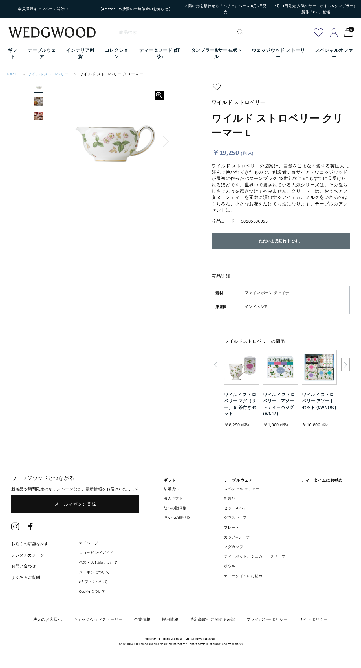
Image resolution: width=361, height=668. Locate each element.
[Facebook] (30, 527)
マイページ (88, 543)
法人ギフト (173, 498)
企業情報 (142, 619)
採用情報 (170, 619)
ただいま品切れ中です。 (280, 240)
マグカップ (233, 546)
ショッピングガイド (96, 552)
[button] (166, 141)
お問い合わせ (23, 566)
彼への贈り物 (175, 508)
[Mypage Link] (334, 32)
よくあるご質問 (25, 577)
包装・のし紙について (98, 562)
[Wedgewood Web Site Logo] (55, 33)
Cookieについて (92, 591)
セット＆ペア (235, 508)
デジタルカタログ (27, 555)
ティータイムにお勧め (243, 575)
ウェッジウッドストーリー (98, 619)
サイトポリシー (313, 619)
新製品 (229, 498)
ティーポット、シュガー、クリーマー (256, 556)
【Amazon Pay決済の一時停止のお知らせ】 (135, 8)
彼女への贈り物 (177, 517)
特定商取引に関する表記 (212, 619)
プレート (231, 527)
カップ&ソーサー (239, 537)
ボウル (229, 565)
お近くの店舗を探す (30, 543)
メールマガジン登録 (75, 504)
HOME (11, 74)
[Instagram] (15, 527)
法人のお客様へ (47, 619)
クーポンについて (94, 572)
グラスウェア (235, 517)
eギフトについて (93, 581)
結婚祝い (171, 488)
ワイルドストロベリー (48, 74)
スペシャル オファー (242, 488)
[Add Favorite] (318, 32)
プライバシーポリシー (267, 619)
